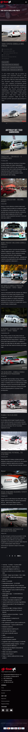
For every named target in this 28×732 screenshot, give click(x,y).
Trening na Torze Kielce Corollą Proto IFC (12, 600)
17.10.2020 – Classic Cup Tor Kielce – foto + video (12, 329)
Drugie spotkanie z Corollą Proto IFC (10, 618)
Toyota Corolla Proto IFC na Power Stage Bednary (14, 602)
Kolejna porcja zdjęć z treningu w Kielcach (12, 608)
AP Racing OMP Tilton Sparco (9, 631)
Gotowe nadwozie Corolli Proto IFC (10, 629)
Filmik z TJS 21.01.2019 (9, 415)
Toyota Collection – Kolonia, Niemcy (12, 200)
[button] (26, 2)
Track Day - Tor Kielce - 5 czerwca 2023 (11, 564)
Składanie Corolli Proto (7, 627)
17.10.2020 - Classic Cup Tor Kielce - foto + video (13, 575)
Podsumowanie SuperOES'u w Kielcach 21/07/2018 (14, 587)
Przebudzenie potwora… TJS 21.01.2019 (12, 453)
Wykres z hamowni (6, 620)
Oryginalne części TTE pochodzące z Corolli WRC (13, 641)
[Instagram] (7, 710)
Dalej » (19, 556)
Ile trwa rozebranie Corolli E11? (9, 639)
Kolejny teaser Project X (8, 654)
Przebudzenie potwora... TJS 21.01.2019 (11, 583)
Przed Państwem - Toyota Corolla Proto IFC (12, 624)
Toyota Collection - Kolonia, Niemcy (10, 567)
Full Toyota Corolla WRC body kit (10, 633)
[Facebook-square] (3, 710)
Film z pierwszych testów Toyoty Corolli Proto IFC (13, 622)
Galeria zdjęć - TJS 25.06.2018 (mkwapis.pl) (12, 597)
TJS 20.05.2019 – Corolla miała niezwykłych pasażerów (12, 373)
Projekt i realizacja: (23, 723)
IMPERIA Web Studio (14, 725)
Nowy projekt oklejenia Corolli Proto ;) (13, 243)
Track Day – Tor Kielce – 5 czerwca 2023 (11, 157)
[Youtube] (11, 710)
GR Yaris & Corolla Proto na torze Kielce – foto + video (12, 286)
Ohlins (3, 635)
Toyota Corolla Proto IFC (8, 637)
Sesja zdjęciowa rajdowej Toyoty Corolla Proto (14, 492)
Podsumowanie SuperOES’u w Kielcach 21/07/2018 (12, 530)
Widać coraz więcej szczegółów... (10, 652)
